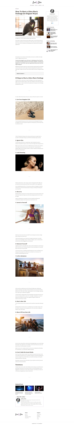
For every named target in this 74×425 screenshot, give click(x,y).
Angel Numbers (32, 5)
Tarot (43, 5)
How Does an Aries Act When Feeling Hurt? (19, 393)
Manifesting (40, 5)
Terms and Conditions (28, 416)
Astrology (36, 5)
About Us (26, 414)
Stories (38, 418)
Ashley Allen (17, 15)
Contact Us (26, 415)
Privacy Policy (27, 417)
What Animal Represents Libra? (38, 392)
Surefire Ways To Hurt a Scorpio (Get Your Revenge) (29, 393)
